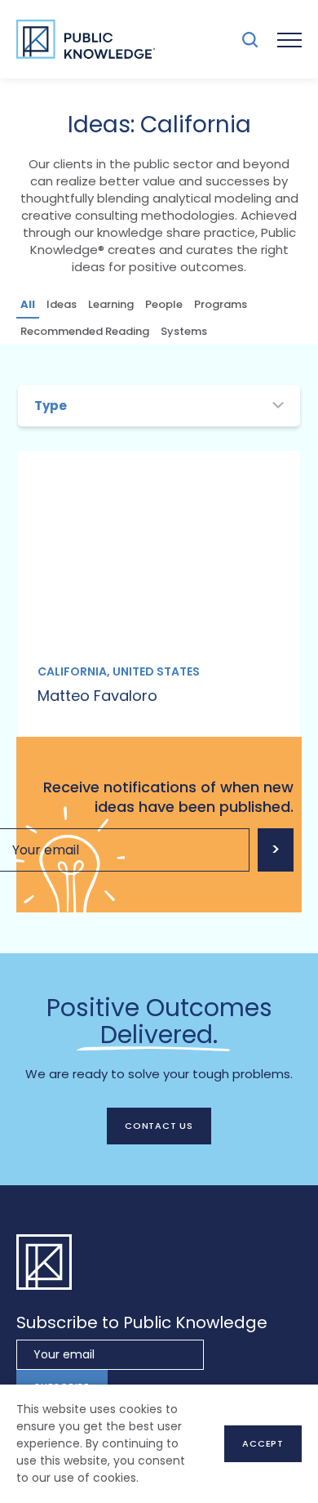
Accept (263, 1443)
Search (250, 39)
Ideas (61, 304)
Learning (111, 304)
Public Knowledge (85, 39)
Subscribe (276, 850)
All (27, 304)
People (164, 304)
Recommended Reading (84, 331)
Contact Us (159, 1125)
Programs (220, 304)
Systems (184, 331)
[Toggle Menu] (289, 39)
